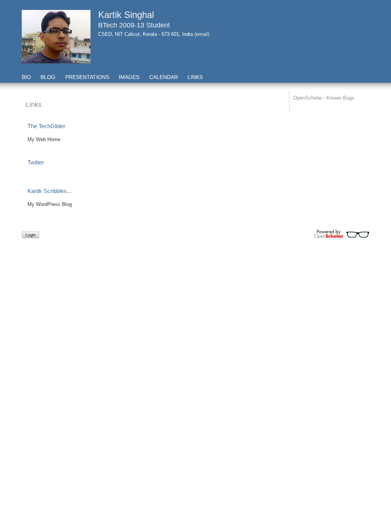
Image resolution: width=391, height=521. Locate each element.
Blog (47, 77)
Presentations (87, 77)
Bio (26, 77)
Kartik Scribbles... (49, 191)
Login (31, 235)
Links (195, 77)
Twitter (35, 162)
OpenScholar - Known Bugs (323, 98)
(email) (201, 34)
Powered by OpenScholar (341, 234)
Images (129, 77)
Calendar (163, 77)
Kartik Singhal (126, 15)
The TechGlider (46, 126)
